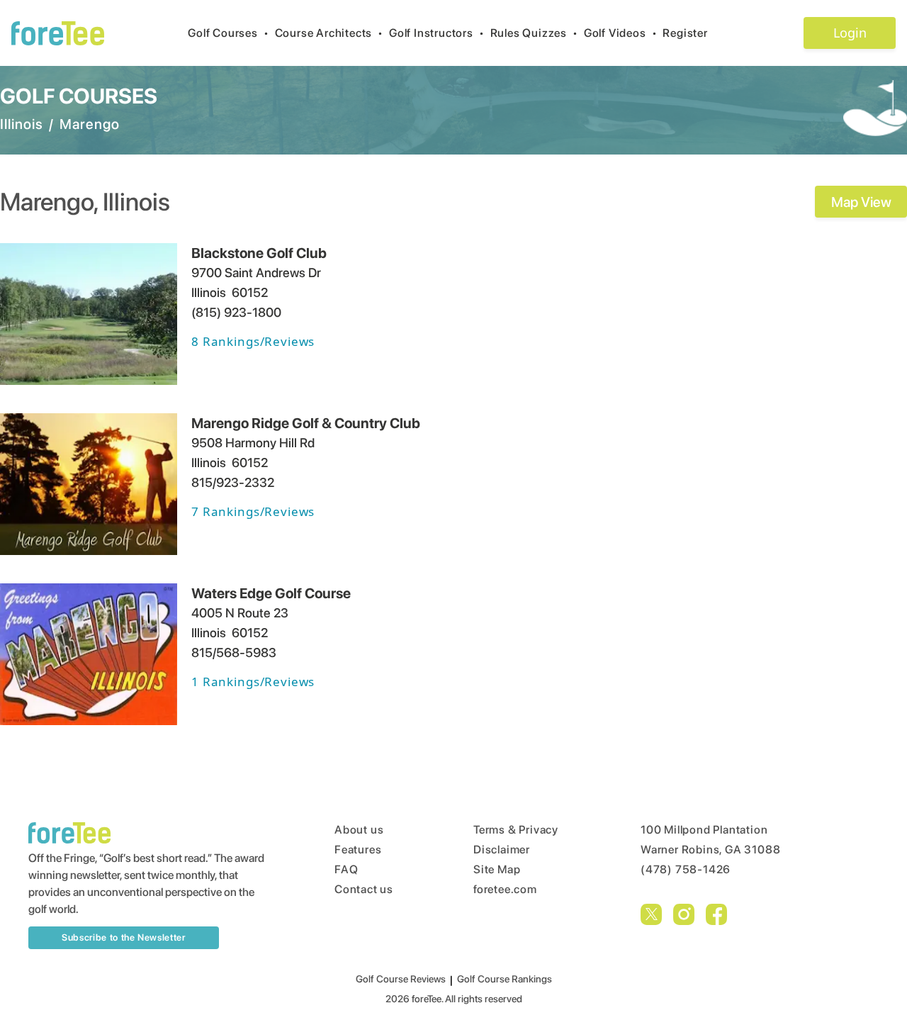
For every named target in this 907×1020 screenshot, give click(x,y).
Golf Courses (228, 33)
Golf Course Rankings (504, 979)
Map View (861, 202)
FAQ (346, 869)
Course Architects (329, 33)
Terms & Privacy (515, 829)
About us (358, 829)
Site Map (496, 869)
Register (685, 33)
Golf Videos (621, 33)
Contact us (363, 889)
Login (850, 32)
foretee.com (505, 889)
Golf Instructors (437, 33)
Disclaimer (501, 849)
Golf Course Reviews (401, 979)
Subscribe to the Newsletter (124, 937)
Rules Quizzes (534, 33)
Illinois (21, 124)
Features (357, 849)
